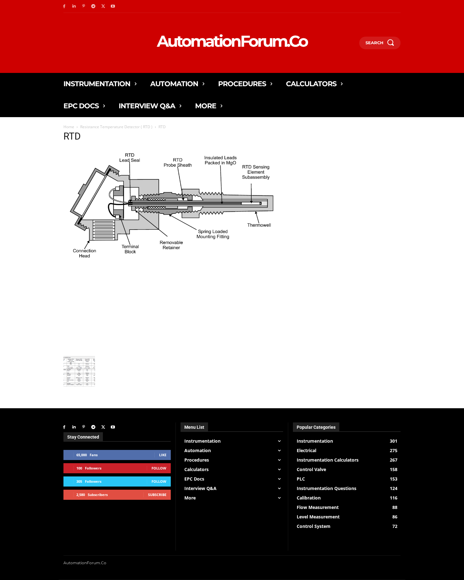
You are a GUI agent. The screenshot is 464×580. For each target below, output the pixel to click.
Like (162, 454)
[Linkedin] (74, 6)
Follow (159, 468)
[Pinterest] (83, 6)
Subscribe (157, 494)
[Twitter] (103, 6)
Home (68, 126)
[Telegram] (93, 6)
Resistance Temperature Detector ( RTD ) (116, 126)
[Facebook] (64, 6)
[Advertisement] (173, 308)
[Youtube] (113, 6)
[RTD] (173, 261)
